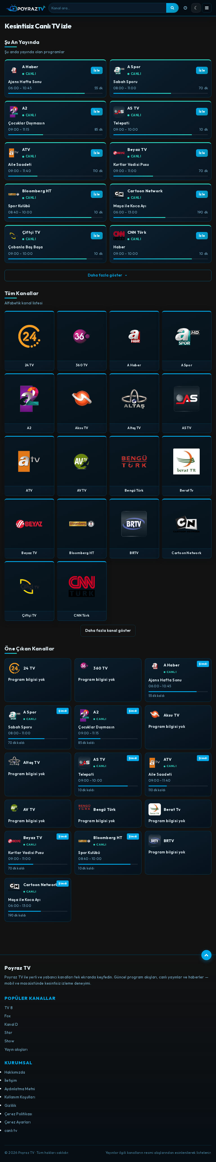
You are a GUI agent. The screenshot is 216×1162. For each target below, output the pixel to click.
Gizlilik (10, 1105)
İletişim (10, 1080)
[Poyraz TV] (25, 8)
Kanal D (11, 1024)
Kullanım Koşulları (19, 1097)
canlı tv (10, 1130)
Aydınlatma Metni (19, 1089)
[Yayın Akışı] (185, 8)
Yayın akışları (16, 1049)
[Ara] (172, 8)
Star (8, 1032)
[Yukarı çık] (206, 955)
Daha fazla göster (105, 275)
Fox (7, 1016)
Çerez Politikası (18, 1114)
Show (9, 1041)
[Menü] (207, 8)
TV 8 (8, 1007)
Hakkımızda (14, 1072)
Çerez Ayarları (17, 1122)
